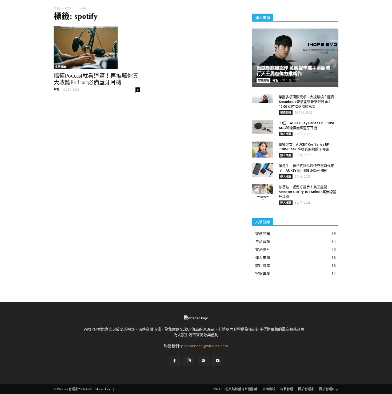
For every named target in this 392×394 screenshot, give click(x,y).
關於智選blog (328, 389)
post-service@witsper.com (204, 345)
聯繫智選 (286, 389)
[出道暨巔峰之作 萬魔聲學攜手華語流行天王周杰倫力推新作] (295, 55)
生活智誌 (60, 67)
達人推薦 (285, 134)
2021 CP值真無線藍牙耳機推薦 (235, 389)
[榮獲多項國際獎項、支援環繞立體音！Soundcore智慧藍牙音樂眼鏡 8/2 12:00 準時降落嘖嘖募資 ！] (262, 98)
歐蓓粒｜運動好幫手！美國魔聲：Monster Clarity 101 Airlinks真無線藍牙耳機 (307, 192)
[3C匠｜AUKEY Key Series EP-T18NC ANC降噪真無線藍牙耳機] (262, 127)
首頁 (57, 8)
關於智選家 (306, 389)
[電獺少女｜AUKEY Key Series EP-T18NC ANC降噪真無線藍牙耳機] (262, 150)
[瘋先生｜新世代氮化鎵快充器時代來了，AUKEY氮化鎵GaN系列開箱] (262, 170)
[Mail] (203, 361)
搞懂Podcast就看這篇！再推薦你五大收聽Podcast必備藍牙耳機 (96, 79)
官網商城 (268, 389)
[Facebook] (174, 361)
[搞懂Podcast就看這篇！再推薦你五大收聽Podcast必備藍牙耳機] (97, 47)
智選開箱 (263, 80)
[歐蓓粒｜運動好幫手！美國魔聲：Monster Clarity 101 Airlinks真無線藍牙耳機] (262, 192)
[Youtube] (217, 361)
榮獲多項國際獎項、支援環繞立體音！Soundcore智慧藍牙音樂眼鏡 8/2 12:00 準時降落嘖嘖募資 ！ (308, 101)
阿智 (56, 89)
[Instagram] (188, 361)
